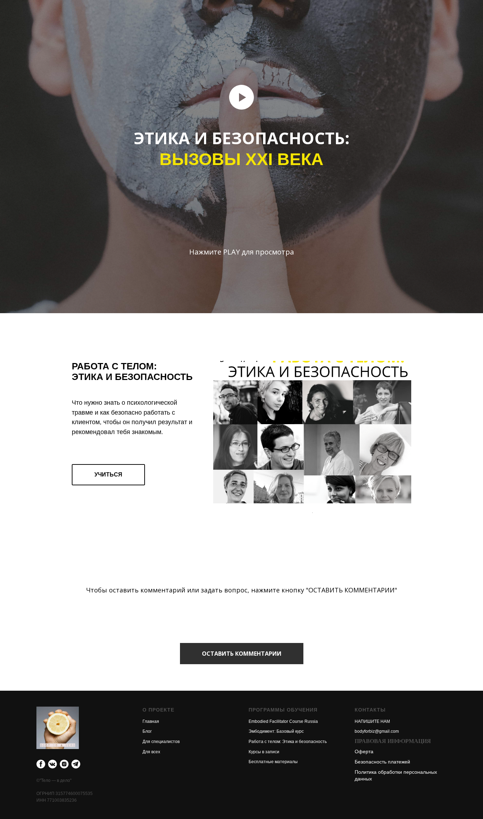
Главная (150, 721)
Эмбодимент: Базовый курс (276, 731)
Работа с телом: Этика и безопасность (288, 741)
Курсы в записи (264, 751)
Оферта (364, 751)
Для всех (151, 751)
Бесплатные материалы (273, 761)
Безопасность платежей (382, 762)
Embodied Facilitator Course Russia (283, 721)
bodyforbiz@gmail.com (377, 731)
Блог (147, 731)
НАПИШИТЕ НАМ (372, 721)
